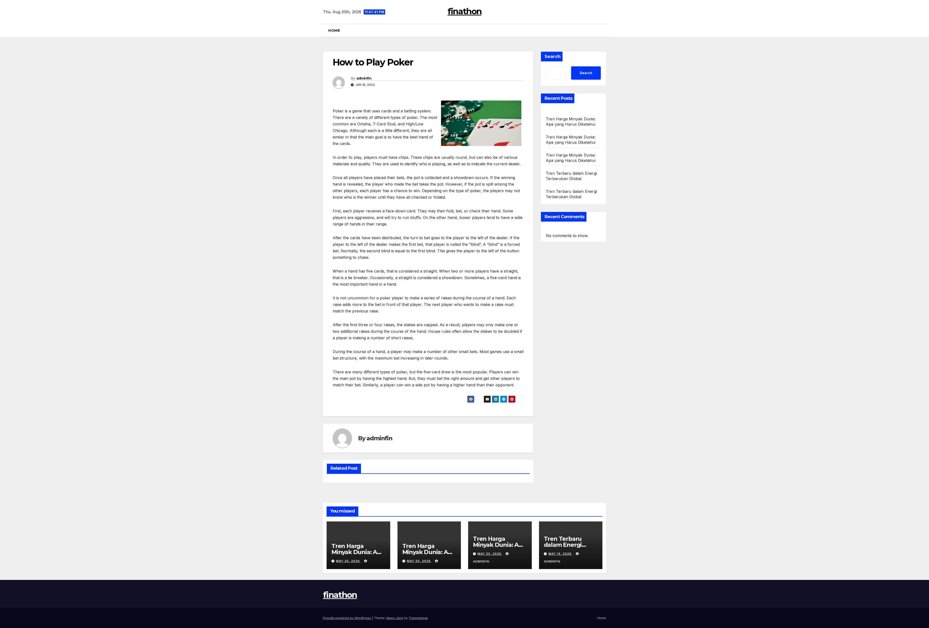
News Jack (394, 618)
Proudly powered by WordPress (347, 618)
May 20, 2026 (348, 561)
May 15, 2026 (560, 554)
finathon (464, 11)
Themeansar (418, 618)
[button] (604, 30)
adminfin (363, 78)
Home (334, 30)
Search (553, 56)
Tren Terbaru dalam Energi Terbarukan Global (570, 544)
